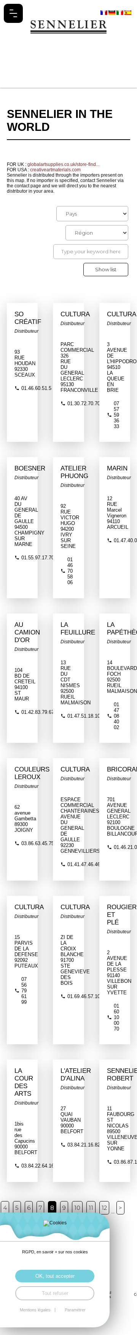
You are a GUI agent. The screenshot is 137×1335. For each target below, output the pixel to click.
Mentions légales (35, 1310)
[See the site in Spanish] (127, 12)
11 (91, 1207)
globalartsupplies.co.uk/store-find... (63, 164)
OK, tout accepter (55, 1276)
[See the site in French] (104, 12)
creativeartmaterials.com (55, 169)
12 (104, 1207)
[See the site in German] (112, 12)
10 (77, 1207)
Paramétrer (75, 1310)
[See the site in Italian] (120, 12)
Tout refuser (55, 1293)
